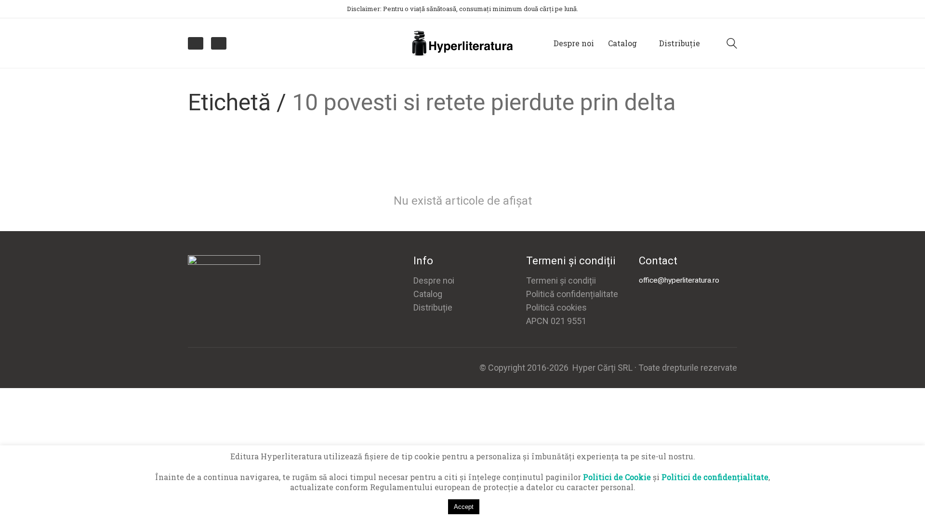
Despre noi (433, 280)
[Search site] (732, 44)
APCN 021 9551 (556, 321)
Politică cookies (556, 307)
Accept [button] (464, 506)
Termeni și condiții (561, 280)
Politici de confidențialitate (714, 477)
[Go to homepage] (462, 43)
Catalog (427, 294)
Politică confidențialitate (572, 294)
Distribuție (432, 307)
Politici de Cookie (617, 477)
